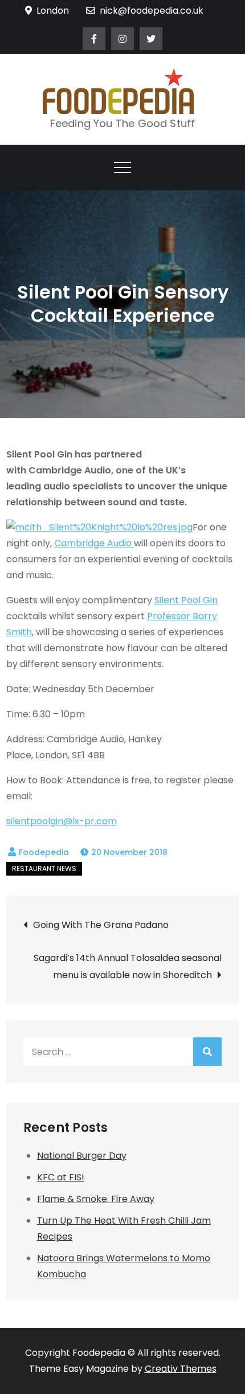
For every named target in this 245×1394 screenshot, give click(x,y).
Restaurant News (44, 868)
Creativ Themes (181, 1368)
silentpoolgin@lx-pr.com (61, 821)
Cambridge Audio (94, 543)
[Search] (207, 1051)
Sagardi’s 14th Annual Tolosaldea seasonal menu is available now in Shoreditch (128, 966)
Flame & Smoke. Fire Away (95, 1198)
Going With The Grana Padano (101, 924)
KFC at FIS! (60, 1177)
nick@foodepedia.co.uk (151, 10)
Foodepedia (44, 852)
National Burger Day (81, 1155)
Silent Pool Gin (186, 600)
